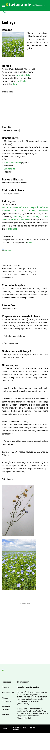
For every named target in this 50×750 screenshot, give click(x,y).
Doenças (5, 687)
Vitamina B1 (9, 169)
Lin (17, 75)
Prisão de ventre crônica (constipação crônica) (25, 207)
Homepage (6, 682)
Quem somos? (23, 682)
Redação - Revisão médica (28, 687)
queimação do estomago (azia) (31, 216)
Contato (5, 729)
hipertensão (11, 229)
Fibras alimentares (12, 162)
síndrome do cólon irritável (18, 210)
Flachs (23, 81)
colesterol (43, 210)
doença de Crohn (10, 219)
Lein (17, 81)
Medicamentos (8, 693)
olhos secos (24, 219)
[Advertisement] (18, 109)
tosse (29, 242)
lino (15, 84)
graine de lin (24, 75)
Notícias (5, 715)
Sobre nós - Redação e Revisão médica (25, 729)
